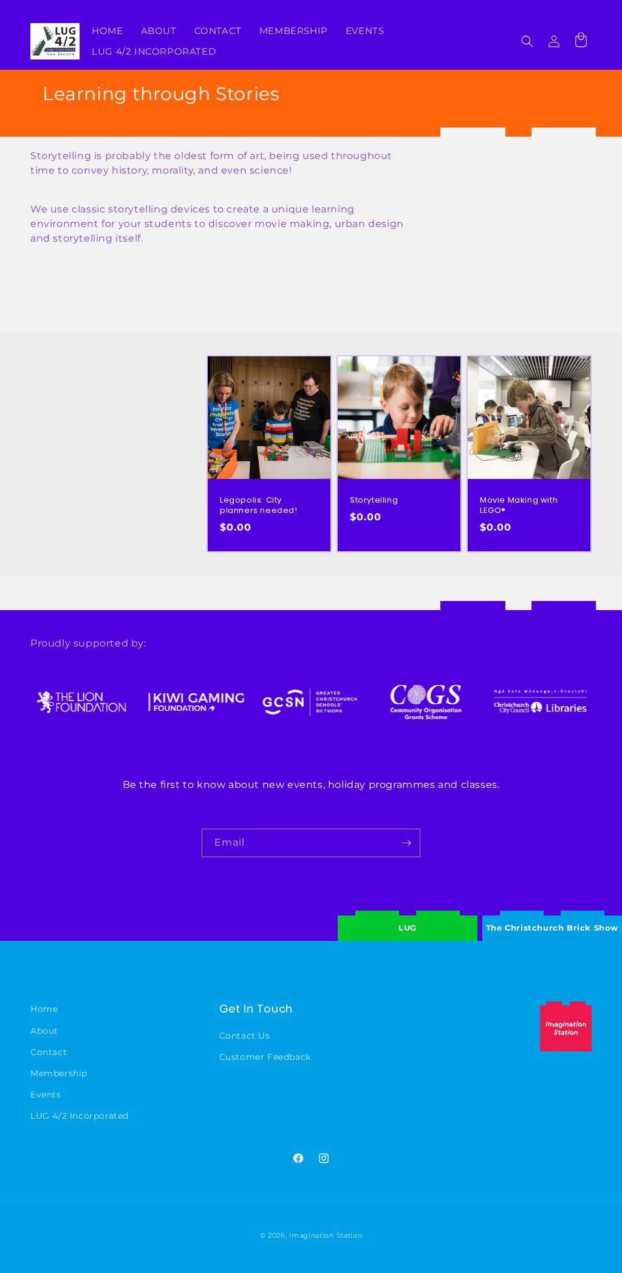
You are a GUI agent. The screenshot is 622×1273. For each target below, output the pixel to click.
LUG (407, 927)
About (44, 1030)
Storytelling (374, 500)
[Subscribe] (406, 843)
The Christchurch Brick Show (552, 918)
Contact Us (244, 1035)
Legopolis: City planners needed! (259, 505)
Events (45, 1094)
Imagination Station (325, 1235)
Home (44, 1008)
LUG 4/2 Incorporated (79, 1115)
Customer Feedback (265, 1056)
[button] (527, 41)
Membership (58, 1073)
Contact (48, 1052)
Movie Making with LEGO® (519, 505)
